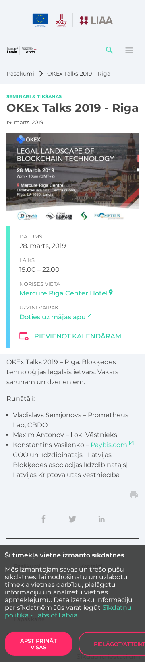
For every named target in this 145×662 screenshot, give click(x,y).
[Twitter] (72, 519)
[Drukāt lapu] (133, 495)
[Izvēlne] (129, 50)
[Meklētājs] (109, 50)
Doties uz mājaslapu (52, 317)
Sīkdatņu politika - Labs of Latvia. (68, 611)
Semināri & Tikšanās (34, 96)
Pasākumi (20, 73)
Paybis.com (109, 445)
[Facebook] (43, 519)
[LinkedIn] (101, 519)
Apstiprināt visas (38, 643)
